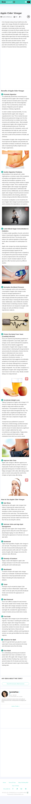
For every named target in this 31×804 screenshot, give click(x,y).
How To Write (15, 785)
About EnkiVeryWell (23, 782)
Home (4, 782)
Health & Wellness (7, 16)
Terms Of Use (12, 782)
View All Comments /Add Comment (15, 683)
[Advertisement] (15, 64)
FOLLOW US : (7, 789)
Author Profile (15, 706)
